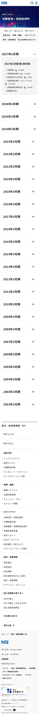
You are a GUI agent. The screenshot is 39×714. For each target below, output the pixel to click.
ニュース (5, 668)
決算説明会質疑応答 (15, 87)
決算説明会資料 (13, 73)
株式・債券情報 (9, 39)
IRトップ (8, 31)
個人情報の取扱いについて (9, 703)
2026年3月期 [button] (10, 104)
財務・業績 (17, 35)
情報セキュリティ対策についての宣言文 (13, 706)
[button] (19, 142)
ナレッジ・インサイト (10, 654)
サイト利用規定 (12, 700)
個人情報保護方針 (22, 700)
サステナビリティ (8, 663)
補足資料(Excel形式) (15, 77)
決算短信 (10, 70)
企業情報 (4, 659)
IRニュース (18, 31)
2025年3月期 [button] (10, 116)
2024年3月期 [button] (10, 129)
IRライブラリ (30, 35)
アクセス (28, 675)
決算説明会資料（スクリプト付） (20, 80)
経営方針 (6, 35)
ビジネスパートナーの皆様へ (12, 675)
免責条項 (4, 700)
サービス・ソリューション (11, 649)
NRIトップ (5, 634)
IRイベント (29, 31)
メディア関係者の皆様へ (10, 671)
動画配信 (10, 90)
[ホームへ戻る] (4, 3)
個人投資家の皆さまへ (27, 39)
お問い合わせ (6, 678)
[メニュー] (36, 3)
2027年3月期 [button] (10, 54)
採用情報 (32, 668)
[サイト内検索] (32, 3)
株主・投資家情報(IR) (18, 668)
